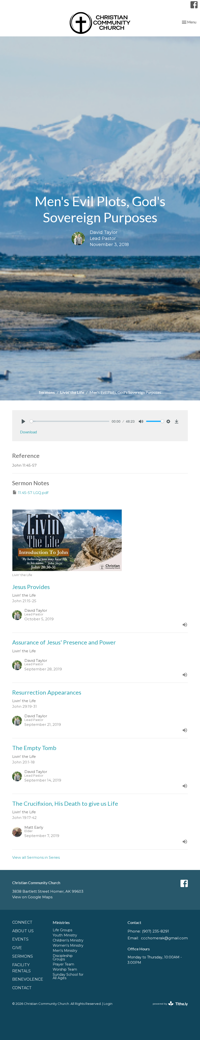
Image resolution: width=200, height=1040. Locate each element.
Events (20, 939)
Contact (22, 988)
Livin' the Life (72, 392)
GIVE (17, 947)
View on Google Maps (32, 897)
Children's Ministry (68, 940)
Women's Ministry (68, 945)
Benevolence (27, 979)
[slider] (69, 421)
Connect (22, 922)
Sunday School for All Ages (68, 976)
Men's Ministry (65, 950)
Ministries (61, 922)
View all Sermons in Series (36, 857)
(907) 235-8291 (155, 931)
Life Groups (62, 930)
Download (28, 432)
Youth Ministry (65, 935)
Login (108, 1004)
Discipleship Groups (63, 957)
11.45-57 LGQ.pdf (33, 492)
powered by (168, 1008)
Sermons (47, 392)
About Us (23, 931)
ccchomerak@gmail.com (164, 938)
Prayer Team (63, 964)
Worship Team (65, 969)
